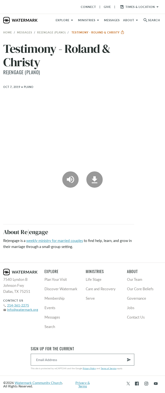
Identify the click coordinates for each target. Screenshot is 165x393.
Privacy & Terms (82, 384)
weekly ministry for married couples (54, 240)
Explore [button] (62, 20)
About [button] (128, 20)
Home (7, 32)
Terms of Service (108, 368)
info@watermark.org (22, 309)
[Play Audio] (70, 180)
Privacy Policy (89, 368)
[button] (89, 20)
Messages (24, 32)
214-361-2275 (18, 305)
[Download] (94, 180)
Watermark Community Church (38, 382)
